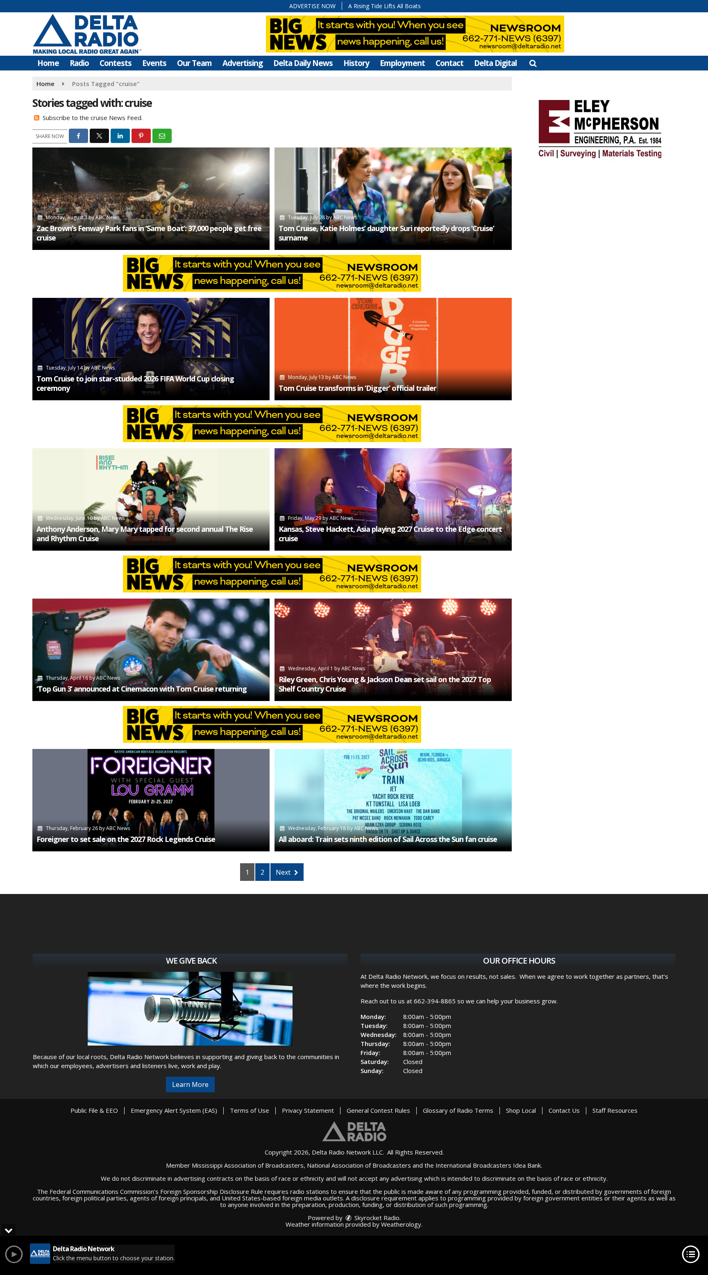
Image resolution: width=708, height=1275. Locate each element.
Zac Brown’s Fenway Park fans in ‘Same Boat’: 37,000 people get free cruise (148, 233)
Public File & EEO (94, 1110)
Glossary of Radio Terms (458, 1110)
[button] (532, 63)
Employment (402, 63)
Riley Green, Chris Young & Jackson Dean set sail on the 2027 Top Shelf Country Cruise (385, 684)
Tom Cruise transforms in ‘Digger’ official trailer (357, 388)
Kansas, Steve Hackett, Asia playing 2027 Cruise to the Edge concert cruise (390, 533)
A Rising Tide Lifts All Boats (384, 6)
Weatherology (401, 1224)
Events (154, 63)
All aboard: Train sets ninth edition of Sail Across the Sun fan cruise (388, 839)
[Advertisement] (599, 128)
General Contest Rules (378, 1110)
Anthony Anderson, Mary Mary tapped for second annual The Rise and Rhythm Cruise (144, 533)
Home (48, 63)
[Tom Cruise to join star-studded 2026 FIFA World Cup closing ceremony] (151, 349)
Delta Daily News (303, 63)
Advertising (242, 63)
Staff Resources (615, 1110)
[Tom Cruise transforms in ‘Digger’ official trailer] (393, 349)
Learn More (190, 1084)
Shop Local (521, 1110)
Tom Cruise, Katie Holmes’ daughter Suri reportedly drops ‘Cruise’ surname (386, 233)
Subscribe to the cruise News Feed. (93, 117)
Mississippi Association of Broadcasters (248, 1165)
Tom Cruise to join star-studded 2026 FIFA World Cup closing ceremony (135, 383)
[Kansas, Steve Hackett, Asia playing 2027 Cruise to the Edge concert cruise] (393, 499)
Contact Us (564, 1110)
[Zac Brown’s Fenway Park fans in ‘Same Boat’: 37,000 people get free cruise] (151, 198)
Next (284, 872)
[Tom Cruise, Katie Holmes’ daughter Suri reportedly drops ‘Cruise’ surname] (393, 198)
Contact (449, 63)
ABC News (107, 217)
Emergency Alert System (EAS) (174, 1110)
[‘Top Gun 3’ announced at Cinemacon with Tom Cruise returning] (151, 650)
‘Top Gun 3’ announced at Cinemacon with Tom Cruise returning (141, 689)
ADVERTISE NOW (312, 6)
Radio (79, 63)
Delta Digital (495, 63)
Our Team (194, 63)
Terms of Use (249, 1110)
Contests (116, 63)
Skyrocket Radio (376, 1218)
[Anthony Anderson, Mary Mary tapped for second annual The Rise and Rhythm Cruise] (151, 499)
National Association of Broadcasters (359, 1165)
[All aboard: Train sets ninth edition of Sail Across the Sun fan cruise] (393, 800)
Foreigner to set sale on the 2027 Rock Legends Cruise (125, 839)
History (356, 63)
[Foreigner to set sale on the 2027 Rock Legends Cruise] (151, 800)
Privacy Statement (308, 1110)
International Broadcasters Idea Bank (488, 1165)
